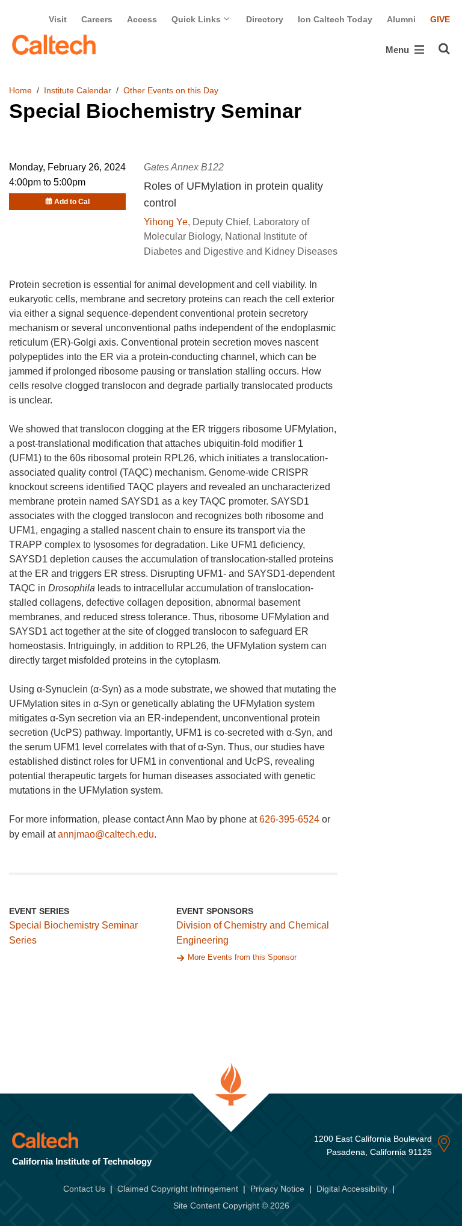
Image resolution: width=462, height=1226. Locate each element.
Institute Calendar (77, 90)
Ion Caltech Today (335, 19)
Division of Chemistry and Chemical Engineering (252, 932)
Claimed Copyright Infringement (177, 1188)
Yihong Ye (166, 222)
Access (142, 19)
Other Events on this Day (170, 90)
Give (440, 19)
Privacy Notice (277, 1188)
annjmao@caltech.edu (106, 834)
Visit (58, 19)
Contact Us (84, 1188)
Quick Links (197, 19)
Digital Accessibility (351, 1188)
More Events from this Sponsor (242, 957)
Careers (96, 19)
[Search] (444, 49)
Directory (264, 19)
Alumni (401, 19)
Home (20, 90)
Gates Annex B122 (184, 167)
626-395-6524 (289, 819)
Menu (398, 50)
